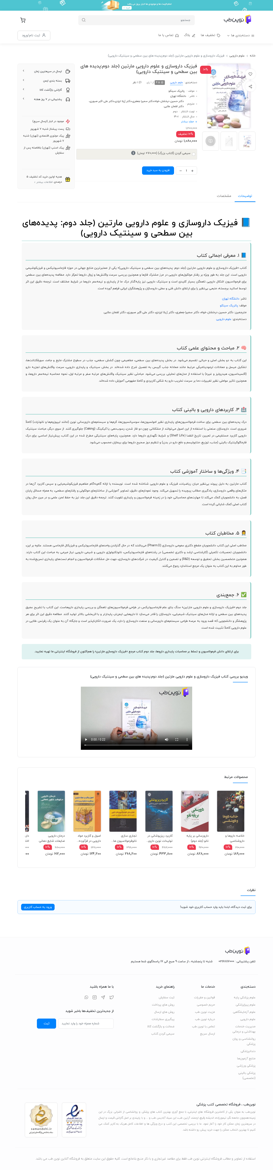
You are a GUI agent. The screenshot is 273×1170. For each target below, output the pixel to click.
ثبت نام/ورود (31, 35)
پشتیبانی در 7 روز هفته (48, 99)
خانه (253, 56)
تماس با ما (165, 35)
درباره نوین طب (205, 1019)
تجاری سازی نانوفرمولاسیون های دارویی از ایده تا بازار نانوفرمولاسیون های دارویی (124, 838)
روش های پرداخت (163, 1005)
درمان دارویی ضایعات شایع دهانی (52, 838)
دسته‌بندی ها (240, 35)
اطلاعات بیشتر (44, 182)
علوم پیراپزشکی (246, 1005)
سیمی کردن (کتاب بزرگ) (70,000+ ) (161, 153)
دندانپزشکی (248, 1051)
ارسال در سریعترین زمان (48, 71)
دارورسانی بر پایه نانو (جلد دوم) (197, 838)
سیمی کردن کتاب (162, 1034)
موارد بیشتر (187, 121)
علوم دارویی (237, 56)
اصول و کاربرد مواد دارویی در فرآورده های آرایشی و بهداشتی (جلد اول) (89, 838)
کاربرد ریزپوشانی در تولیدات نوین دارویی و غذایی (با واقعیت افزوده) (159, 838)
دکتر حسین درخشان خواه (169, 101)
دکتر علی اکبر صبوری (102, 101)
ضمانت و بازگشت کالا (160, 1027)
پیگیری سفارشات (163, 1019)
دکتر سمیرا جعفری (143, 101)
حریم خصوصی (206, 1005)
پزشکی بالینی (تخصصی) (247, 1075)
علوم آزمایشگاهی (244, 1012)
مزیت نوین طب (205, 1012)
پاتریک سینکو (176, 91)
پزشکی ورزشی (246, 1066)
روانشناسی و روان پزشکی (244, 1041)
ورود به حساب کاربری (38, 907)
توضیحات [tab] (245, 196)
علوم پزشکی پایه (245, 998)
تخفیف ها (208, 35)
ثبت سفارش (166, 998)
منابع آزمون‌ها (246, 1059)
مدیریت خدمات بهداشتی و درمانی (244, 1029)
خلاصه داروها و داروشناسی (234, 838)
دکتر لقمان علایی (174, 106)
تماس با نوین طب (203, 1027)
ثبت (46, 1023)
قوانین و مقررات (204, 998)
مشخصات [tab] (224, 196)
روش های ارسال (164, 1012)
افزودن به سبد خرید (158, 170)
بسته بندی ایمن (52, 81)
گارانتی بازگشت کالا (51, 90)
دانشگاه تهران (178, 96)
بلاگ (187, 35)
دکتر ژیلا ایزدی (123, 101)
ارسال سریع (207, 1034)
